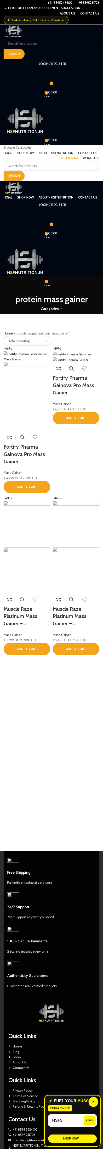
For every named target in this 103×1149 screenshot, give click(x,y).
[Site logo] (14, 31)
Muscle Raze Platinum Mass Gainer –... (20, 616)
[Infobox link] (51, 871)
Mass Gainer (13, 472)
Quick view (22, 437)
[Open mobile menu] (51, 102)
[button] (27, 487)
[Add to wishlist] (35, 437)
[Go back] (51, 286)
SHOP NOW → (72, 1138)
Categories (50, 308)
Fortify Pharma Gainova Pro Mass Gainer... (24, 454)
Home (9, 333)
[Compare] (10, 437)
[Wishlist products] (51, 73)
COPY (89, 1120)
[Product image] (27, 396)
